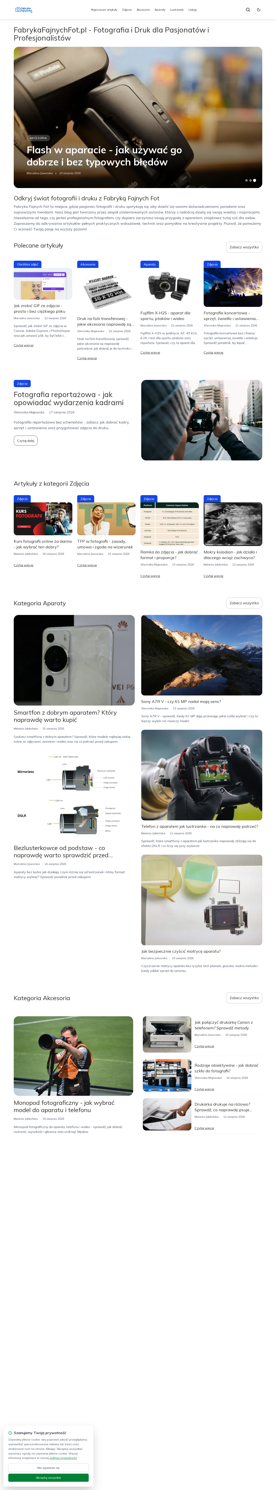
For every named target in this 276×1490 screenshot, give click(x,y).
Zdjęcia (127, 10)
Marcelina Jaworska (40, 173)
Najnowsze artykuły (104, 10)
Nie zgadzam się (48, 1468)
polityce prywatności (63, 1458)
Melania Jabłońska (26, 554)
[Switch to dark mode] (258, 9)
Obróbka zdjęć (27, 264)
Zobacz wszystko (244, 247)
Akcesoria (143, 10)
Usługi (193, 10)
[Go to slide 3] (254, 180)
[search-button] (248, 9)
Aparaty (160, 10)
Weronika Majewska (90, 331)
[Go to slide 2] (250, 180)
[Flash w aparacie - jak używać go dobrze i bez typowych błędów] (138, 117)
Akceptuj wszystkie (48, 1478)
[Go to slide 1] (246, 180)
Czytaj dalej (25, 441)
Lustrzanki (177, 10)
